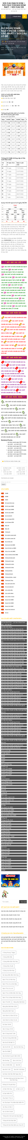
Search (3, 484)
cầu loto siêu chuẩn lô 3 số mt (10, 703)
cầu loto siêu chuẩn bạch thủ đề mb (12, 631)
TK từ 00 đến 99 (9, 586)
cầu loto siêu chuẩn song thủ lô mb (12, 687)
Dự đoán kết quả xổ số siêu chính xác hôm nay (14, 1079)
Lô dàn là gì (19, 1089)
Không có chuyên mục (9, 1084)
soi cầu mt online (6, 690)
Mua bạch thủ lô (8, 1098)
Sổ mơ (6, 612)
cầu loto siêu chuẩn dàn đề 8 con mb (12, 650)
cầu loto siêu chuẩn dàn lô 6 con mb (12, 663)
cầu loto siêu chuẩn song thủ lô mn (12, 745)
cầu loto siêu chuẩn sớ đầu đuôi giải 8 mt (13, 706)
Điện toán (4, 795)
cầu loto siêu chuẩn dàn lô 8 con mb (12, 668)
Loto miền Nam (9, 593)
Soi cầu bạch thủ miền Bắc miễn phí (13, 1102)
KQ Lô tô (3, 847)
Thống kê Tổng (9, 580)
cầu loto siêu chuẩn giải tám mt (11, 700)
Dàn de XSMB (6, 1051)
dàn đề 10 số (6, 1069)
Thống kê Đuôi (9, 574)
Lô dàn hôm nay (7, 1089)
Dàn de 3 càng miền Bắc (10, 1038)
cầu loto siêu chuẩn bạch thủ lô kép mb (13, 634)
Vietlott (3, 777)
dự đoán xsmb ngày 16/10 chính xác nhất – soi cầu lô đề (20, 471)
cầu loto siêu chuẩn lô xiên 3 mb (11, 676)
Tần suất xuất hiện (10, 583)
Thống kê (7, 532)
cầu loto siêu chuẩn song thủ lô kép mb (13, 684)
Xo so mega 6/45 (9, 519)
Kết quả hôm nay (6, 764)
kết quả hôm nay (9, 503)
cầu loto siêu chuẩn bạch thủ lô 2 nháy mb (13, 641)
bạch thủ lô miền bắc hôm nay (12, 993)
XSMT (6, 499)
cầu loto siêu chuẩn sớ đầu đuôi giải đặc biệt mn (14, 741)
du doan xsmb (7, 1024)
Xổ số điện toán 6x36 (10, 535)
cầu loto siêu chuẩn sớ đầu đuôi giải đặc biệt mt (14, 711)
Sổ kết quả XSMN (9, 509)
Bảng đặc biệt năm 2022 (10, 1006)
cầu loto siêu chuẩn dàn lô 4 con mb (12, 661)
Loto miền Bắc (9, 590)
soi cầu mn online (6, 720)
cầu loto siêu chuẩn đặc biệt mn (11, 727)
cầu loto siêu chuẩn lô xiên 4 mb (11, 679)
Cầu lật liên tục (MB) (10, 548)
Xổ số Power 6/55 (6, 784)
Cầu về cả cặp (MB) (10, 551)
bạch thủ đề (6, 1002)
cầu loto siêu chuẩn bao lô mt (10, 692)
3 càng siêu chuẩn (8, 966)
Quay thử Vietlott (10, 609)
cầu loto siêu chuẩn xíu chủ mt (10, 717)
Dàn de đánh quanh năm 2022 (11, 1056)
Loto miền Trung (9, 596)
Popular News (17, 16)
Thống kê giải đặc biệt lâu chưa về (13, 1125)
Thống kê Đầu (8, 570)
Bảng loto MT (5, 854)
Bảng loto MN (5, 852)
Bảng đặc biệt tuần (8, 1011)
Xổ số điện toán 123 (10, 538)
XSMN (6, 496)
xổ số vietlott (8, 515)
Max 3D (7, 525)
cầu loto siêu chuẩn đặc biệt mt (11, 697)
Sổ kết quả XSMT (9, 512)
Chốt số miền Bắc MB (8, 94)
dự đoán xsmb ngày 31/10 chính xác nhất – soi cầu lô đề (7, 471)
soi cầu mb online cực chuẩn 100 (11, 666)
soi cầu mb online (6, 627)
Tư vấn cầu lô (5, 753)
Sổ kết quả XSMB (9, 506)
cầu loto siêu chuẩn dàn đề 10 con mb (13, 652)
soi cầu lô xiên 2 (8, 1107)
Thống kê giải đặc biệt (9, 1120)
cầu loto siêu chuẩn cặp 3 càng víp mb (13, 671)
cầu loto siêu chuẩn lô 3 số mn (10, 733)
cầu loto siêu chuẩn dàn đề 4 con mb (12, 644)
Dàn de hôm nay (18, 1047)
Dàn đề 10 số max (19, 1069)
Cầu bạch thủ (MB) (10, 545)
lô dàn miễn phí (7, 1093)
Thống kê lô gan (9, 561)
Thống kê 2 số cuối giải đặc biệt (12, 1116)
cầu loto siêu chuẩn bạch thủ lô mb (12, 637)
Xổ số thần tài (8, 541)
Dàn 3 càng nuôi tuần (9, 1033)
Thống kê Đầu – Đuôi (10, 577)
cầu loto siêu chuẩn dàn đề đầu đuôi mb (13, 655)
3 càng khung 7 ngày (9, 952)
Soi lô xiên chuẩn (8, 1111)
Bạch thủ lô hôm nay (9, 979)
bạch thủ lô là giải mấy (10, 984)
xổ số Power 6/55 (9, 522)
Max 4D (7, 528)
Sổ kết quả (4, 767)
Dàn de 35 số (6, 1047)
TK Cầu (3, 805)
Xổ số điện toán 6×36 (7, 797)
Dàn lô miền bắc (7, 1065)
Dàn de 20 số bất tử (8, 1042)
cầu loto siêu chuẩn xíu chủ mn (11, 748)
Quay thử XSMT (9, 606)
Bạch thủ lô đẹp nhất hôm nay (12, 997)
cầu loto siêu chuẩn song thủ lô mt (12, 715)
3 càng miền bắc (7, 957)
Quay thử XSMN (9, 603)
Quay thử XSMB (9, 599)
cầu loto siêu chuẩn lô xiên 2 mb (11, 673)
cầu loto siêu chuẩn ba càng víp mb (12, 629)
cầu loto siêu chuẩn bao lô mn (10, 722)
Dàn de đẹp (6, 1060)
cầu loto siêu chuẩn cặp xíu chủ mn (12, 725)
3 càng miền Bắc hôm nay (10, 961)
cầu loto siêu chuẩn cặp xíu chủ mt (12, 694)
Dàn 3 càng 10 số (8, 1029)
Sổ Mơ (3, 870)
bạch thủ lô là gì (8, 988)
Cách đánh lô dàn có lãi (10, 1020)
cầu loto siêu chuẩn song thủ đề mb (12, 682)
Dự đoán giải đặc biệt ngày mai (12, 1074)
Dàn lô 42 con (17, 1060)
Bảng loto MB (5, 849)
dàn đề (18, 1065)
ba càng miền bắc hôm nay (11, 975)
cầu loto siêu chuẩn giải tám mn (11, 730)
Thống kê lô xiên (9, 564)
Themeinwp (20, 1137)
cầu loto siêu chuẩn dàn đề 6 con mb (12, 647)
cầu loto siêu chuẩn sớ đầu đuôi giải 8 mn (13, 736)
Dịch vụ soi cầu (6, 750)
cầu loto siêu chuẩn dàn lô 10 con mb (13, 658)
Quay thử (4, 857)
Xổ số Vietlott (5, 779)
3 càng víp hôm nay (8, 970)
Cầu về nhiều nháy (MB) (11, 554)
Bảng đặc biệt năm (19, 1002)
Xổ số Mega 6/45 (6, 781)
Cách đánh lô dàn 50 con (10, 1015)
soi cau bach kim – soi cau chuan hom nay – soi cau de (14, 5)
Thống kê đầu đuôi (10, 557)
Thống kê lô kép (9, 567)
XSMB (6, 493)
